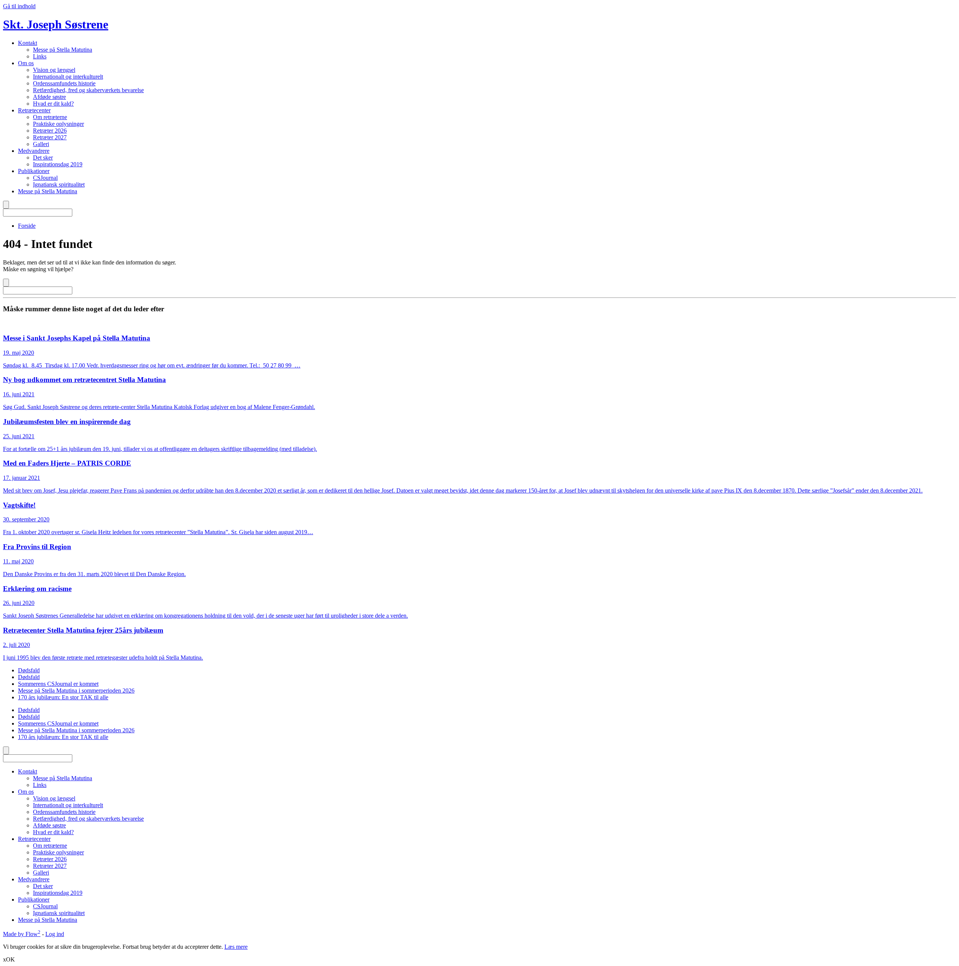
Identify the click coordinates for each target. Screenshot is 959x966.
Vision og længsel (54, 70)
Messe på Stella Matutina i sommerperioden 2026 (76, 690)
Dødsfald (29, 670)
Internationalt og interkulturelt (68, 76)
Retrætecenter (34, 110)
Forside (27, 225)
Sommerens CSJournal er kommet (58, 684)
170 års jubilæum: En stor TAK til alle (63, 697)
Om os (26, 63)
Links (39, 56)
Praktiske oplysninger (58, 124)
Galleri (41, 144)
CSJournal (45, 178)
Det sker (43, 157)
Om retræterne (50, 117)
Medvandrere (33, 151)
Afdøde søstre (49, 97)
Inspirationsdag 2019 (57, 164)
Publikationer (33, 171)
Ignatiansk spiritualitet (59, 184)
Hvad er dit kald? (53, 103)
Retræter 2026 (50, 130)
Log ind (54, 934)
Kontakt (27, 43)
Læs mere (236, 947)
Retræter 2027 (50, 137)
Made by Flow (21, 934)
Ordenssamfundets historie (64, 83)
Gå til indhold (19, 6)
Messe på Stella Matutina (62, 49)
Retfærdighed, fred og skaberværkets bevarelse (88, 90)
